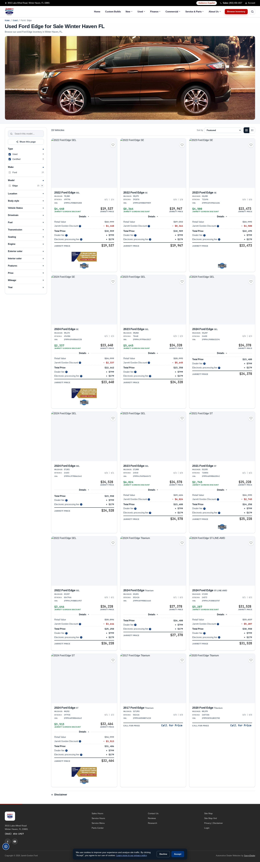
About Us (215, 11)
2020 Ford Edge (207, 707)
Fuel (10, 222)
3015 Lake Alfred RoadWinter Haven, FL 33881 (16, 827)
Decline (163, 854)
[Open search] (252, 11)
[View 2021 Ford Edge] (222, 436)
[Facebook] (8, 841)
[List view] (252, 130)
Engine (11, 244)
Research (152, 823)
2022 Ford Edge (67, 192)
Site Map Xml (210, 818)
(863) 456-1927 (14, 833)
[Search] (11, 134)
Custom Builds (113, 11)
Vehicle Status (15, 208)
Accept (177, 854)
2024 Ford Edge (66, 329)
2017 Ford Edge (138, 707)
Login (206, 828)
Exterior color (15, 251)
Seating (12, 237)
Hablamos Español (206, 3)
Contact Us (153, 813)
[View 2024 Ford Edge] (84, 299)
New (129, 11)
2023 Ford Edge (204, 192)
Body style (13, 201)
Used (141, 11)
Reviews (152, 818)
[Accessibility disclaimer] (5, 846)
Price (10, 273)
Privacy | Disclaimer (213, 823)
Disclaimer (60, 794)
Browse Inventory (236, 11)
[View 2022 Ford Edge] (84, 163)
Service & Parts (194, 11)
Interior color (15, 258)
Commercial (173, 11)
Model (11, 180)
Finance (155, 11)
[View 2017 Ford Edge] (153, 678)
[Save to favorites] (113, 144)
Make (11, 167)
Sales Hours (97, 813)
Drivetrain (13, 215)
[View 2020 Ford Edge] (222, 678)
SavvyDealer (249, 855)
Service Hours (98, 818)
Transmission (15, 229)
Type (10, 149)
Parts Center (98, 828)
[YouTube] (15, 841)
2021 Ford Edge (204, 465)
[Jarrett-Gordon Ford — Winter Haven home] (9, 11)
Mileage (12, 280)
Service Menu (98, 823)
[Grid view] (246, 130)
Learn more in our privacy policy (131, 855)
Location (12, 193)
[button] (84, 257)
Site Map (208, 813)
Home (97, 11)
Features (12, 266)
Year (10, 287)
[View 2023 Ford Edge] (222, 163)
